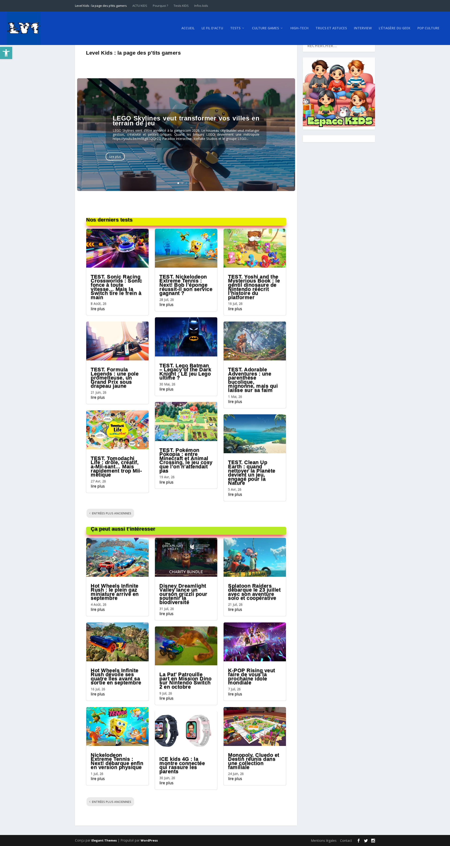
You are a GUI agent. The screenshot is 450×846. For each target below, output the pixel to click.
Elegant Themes (104, 840)
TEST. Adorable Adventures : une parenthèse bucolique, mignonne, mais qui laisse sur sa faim (253, 380)
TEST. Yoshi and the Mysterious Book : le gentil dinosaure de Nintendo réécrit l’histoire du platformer (254, 287)
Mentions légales (324, 840)
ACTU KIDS (139, 6)
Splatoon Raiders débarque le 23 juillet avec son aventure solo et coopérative (254, 592)
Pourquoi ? (160, 6)
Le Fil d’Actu (212, 28)
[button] (6, 53)
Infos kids (201, 6)
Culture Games (265, 28)
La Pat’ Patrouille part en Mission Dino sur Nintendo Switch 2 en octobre (185, 680)
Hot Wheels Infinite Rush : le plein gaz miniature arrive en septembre (115, 592)
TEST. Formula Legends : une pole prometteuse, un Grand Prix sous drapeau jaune (115, 378)
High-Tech (299, 28)
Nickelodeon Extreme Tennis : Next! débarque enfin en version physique (117, 761)
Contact (346, 840)
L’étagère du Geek (394, 28)
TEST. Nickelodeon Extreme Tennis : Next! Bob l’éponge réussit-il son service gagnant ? (185, 285)
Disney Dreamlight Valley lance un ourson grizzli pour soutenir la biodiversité (183, 594)
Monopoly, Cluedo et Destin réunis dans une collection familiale (253, 761)
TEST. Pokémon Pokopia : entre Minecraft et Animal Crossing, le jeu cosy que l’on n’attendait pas (186, 460)
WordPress (149, 840)
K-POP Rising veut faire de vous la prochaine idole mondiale (251, 676)
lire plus (98, 308)
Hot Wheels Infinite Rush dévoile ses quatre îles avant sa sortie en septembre (116, 676)
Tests (235, 28)
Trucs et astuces (331, 28)
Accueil (188, 28)
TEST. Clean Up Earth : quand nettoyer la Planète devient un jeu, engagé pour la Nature (251, 472)
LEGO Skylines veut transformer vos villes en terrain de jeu (186, 121)
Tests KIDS (181, 6)
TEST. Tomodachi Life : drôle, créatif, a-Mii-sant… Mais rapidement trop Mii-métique (116, 466)
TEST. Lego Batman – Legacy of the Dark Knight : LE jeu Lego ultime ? (185, 372)
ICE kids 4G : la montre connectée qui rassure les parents (182, 765)
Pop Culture (428, 28)
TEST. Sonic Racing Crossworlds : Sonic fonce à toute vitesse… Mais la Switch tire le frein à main (116, 287)
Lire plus (115, 156)
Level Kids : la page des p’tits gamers (101, 6)
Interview (363, 28)
